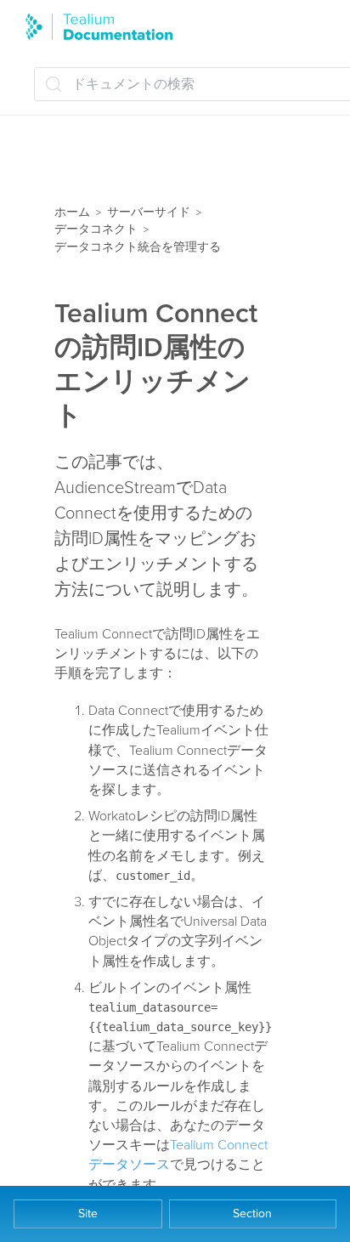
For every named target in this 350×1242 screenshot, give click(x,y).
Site (88, 1213)
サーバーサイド (148, 212)
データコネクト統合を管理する (137, 247)
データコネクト (96, 229)
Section (252, 1213)
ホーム (72, 212)
